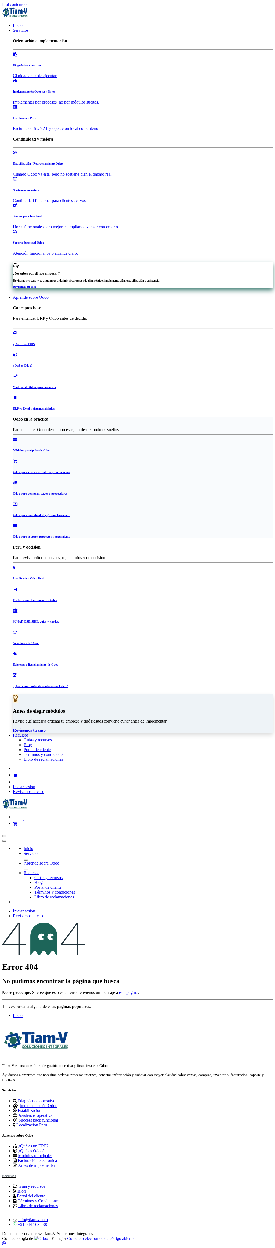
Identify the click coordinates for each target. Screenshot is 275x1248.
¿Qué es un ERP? (33, 1146)
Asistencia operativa (35, 1115)
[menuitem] (18, 25)
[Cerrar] (4, 841)
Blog (21, 1191)
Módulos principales (35, 1155)
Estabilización (29, 1110)
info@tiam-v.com (33, 1219)
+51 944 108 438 (32, 1224)
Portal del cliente (31, 1196)
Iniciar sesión (24, 786)
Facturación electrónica (37, 1160)
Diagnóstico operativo (36, 1100)
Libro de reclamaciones (38, 1205)
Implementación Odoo (38, 1105)
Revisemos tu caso (28, 791)
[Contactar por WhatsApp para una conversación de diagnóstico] (4, 1243)
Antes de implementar (36, 1165)
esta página (128, 992)
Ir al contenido (14, 4)
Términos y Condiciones (38, 1201)
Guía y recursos (32, 1186)
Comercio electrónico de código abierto (100, 1238)
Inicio (18, 1015)
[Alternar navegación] (4, 836)
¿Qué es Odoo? (31, 1151)
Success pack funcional (38, 1120)
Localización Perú (31, 1125)
